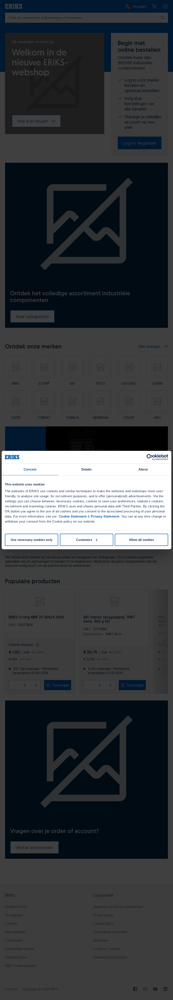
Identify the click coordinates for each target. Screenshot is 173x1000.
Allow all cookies (141, 539)
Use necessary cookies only (31, 539)
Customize (84, 539)
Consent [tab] (30, 469)
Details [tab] (86, 469)
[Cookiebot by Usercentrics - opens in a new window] (149, 457)
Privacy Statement (105, 516)
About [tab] (143, 469)
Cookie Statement (72, 516)
